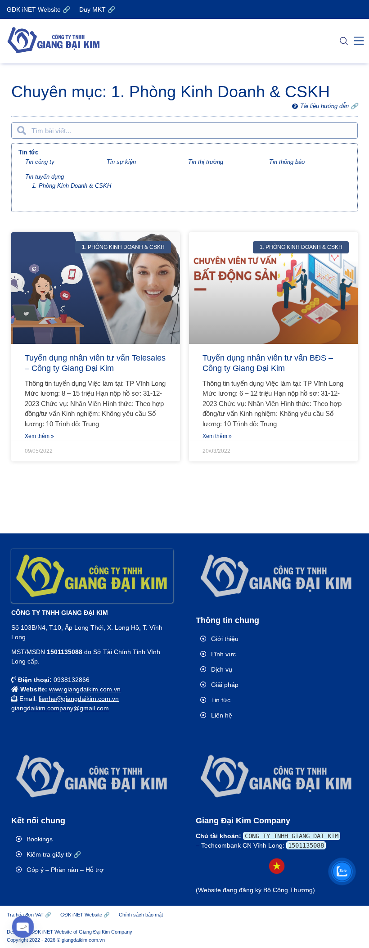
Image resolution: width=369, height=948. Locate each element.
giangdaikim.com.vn (83, 940)
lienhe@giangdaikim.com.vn (79, 698)
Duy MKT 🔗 (97, 9)
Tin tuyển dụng (44, 176)
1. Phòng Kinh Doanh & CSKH (71, 185)
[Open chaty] (23, 927)
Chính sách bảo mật (141, 914)
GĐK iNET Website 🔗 (38, 9)
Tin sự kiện (121, 161)
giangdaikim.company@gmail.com (60, 708)
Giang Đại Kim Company (105, 931)
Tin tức (28, 152)
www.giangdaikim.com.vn (85, 689)
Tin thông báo (287, 161)
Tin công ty (39, 161)
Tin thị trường (205, 161)
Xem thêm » (39, 436)
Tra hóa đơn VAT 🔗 (29, 914)
